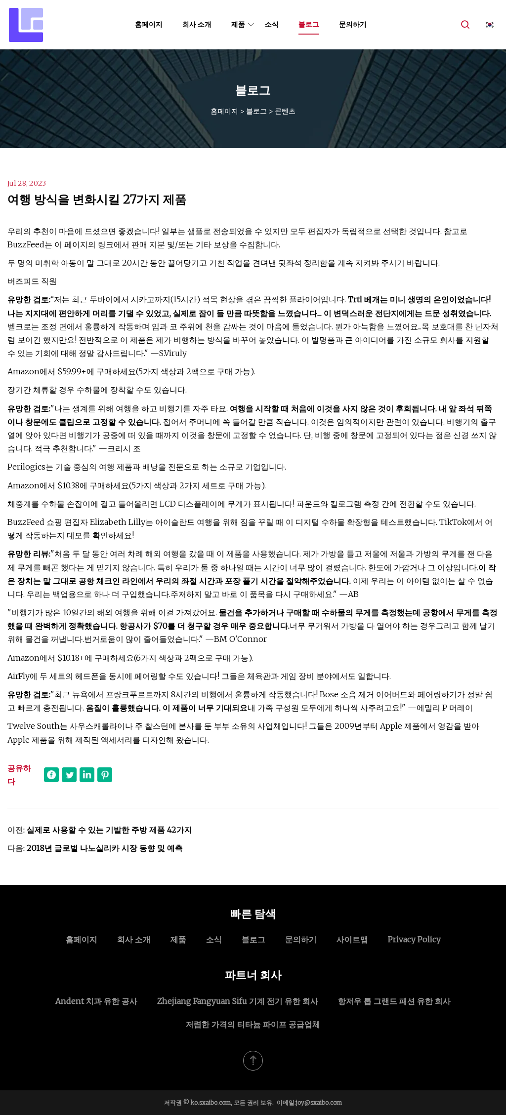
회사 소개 (196, 24)
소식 (272, 24)
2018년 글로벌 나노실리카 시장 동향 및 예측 (105, 848)
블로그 (308, 24)
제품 (238, 24)
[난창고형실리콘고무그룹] (25, 24)
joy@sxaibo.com (319, 1102)
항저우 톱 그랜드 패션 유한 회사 (394, 1001)
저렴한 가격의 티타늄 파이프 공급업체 (253, 1024)
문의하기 (353, 24)
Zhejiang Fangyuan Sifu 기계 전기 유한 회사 (237, 1001)
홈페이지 (149, 24)
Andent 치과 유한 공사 (96, 1001)
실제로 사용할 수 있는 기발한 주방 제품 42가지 (109, 830)
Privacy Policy (414, 939)
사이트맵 (352, 939)
